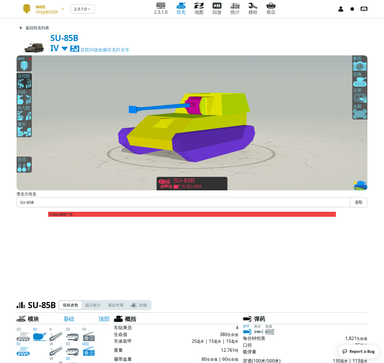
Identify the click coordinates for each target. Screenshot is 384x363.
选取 (359, 202)
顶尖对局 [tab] (115, 305)
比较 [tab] (143, 305)
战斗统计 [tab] (93, 305)
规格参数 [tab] (70, 305)
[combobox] (41, 9)
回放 (217, 12)
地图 (199, 12)
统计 (235, 12)
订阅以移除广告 (61, 214)
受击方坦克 (26, 194)
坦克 (181, 12)
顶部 (103, 319)
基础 (68, 319)
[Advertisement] (192, 256)
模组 (253, 12)
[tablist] (105, 305)
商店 (270, 12)
